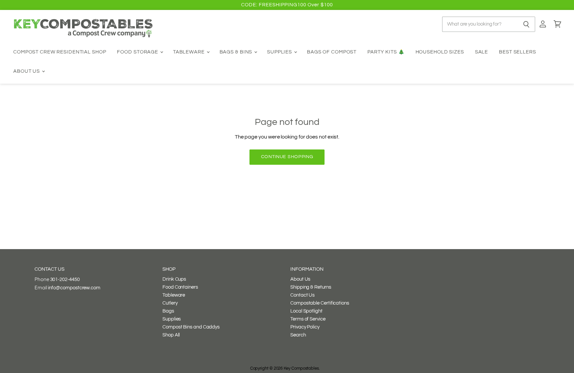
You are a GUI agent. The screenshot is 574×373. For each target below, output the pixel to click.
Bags (168, 311)
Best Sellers (517, 51)
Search (298, 334)
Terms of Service (308, 319)
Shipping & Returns (310, 287)
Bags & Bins (237, 51)
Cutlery (169, 303)
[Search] (526, 24)
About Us (27, 71)
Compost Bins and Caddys (191, 327)
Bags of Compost (331, 51)
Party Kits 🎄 (386, 51)
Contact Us (302, 295)
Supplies (280, 51)
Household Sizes (440, 51)
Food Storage (138, 51)
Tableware (189, 51)
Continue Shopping (287, 156)
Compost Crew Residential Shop (59, 51)
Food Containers (180, 287)
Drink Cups (174, 279)
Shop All (171, 334)
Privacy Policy (305, 327)
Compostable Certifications (319, 303)
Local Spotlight (306, 311)
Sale (481, 51)
